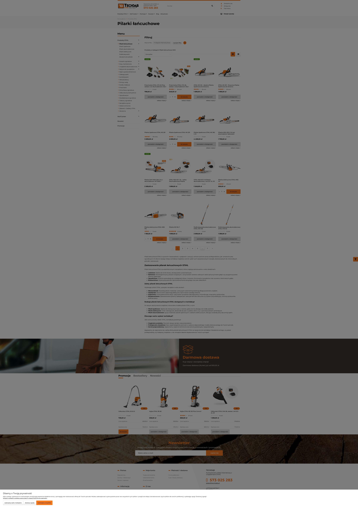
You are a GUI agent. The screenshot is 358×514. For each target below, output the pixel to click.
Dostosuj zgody (29, 503)
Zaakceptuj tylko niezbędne (13, 503)
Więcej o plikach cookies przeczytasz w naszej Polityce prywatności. (25, 498)
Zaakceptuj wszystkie (44, 503)
